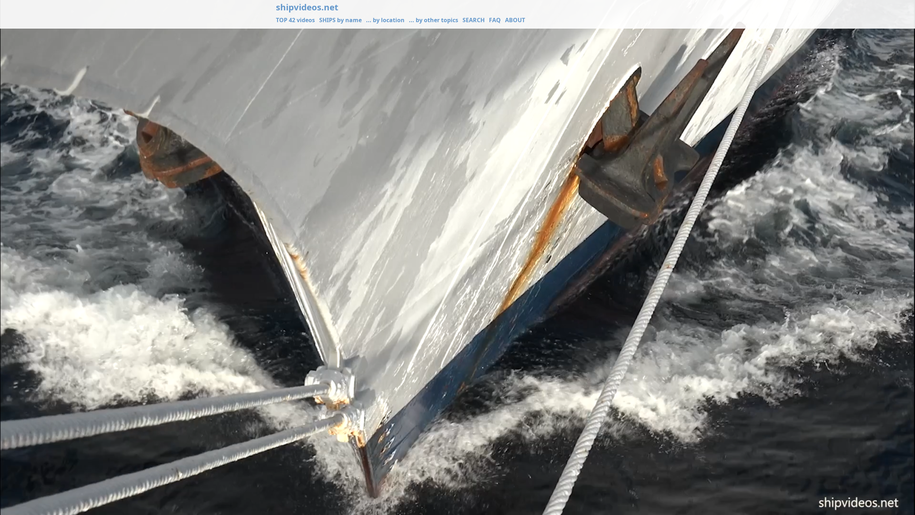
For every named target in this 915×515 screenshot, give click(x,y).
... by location (385, 20)
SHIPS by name (340, 20)
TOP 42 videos (295, 20)
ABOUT (515, 20)
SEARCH (474, 20)
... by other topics (433, 20)
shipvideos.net (307, 7)
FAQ (495, 20)
